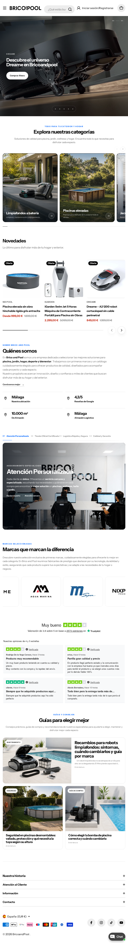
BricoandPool (21, 934)
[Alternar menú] (5, 8)
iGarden (49, 302)
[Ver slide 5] (72, 108)
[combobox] (59, 9)
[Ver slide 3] (64, 108)
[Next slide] (121, 330)
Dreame (91, 302)
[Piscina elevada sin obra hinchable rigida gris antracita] (22, 279)
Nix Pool (8, 302)
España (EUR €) (17, 916)
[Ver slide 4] (68, 108)
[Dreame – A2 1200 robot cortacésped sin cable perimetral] (106, 279)
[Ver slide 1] (55, 108)
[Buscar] (70, 9)
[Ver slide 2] (59, 108)
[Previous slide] (112, 330)
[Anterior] (116, 149)
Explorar (14, 76)
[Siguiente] (122, 149)
